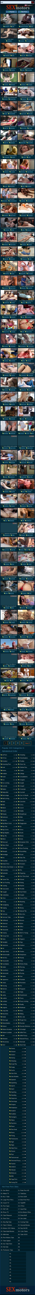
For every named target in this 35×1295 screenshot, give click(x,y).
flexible (26, 888)
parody (26, 957)
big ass (9, 820)
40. (19, 1250)
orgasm (26, 939)
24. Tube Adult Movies (7, 1231)
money (26, 908)
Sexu (32, 43)
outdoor (26, 945)
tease (18, 1126)
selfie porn (26, 1032)
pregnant (7, 55)
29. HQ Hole (4, 1247)
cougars (26, 780)
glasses (9, 926)
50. (10, 1281)
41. (10, 1253)
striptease (18, 1107)
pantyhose (26, 954)
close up (26, 764)
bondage (9, 854)
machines (9, 1013)
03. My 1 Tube (5, 1196)
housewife (12, 113)
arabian (5, 99)
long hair (9, 1010)
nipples (26, 917)
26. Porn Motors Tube (7, 1237)
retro (24, 157)
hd (9, 948)
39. (19, 1247)
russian (26, 1023)
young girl (18, 1182)
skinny (18, 1058)
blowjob (12, 84)
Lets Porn (31, 87)
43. (10, 1260)
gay (9, 911)
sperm (18, 1086)
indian (13, 157)
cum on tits (26, 798)
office (26, 926)
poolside (26, 979)
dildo (26, 817)
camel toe (9, 879)
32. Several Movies (24, 1225)
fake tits (26, 857)
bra (9, 857)
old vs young (26, 933)
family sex (26, 860)
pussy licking (26, 1001)
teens (18, 1132)
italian (9, 976)
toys (18, 1154)
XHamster (14, 43)
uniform (18, 1167)
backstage (9, 795)
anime (27, 433)
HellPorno (14, 29)
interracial (30, 201)
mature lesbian (9, 1032)
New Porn (24, 11)
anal (12, 230)
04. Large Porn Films (7, 1199)
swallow (18, 1114)
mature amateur (24, 26)
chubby (26, 761)
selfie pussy (26, 1035)
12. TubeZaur (22, 1193)
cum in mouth (26, 795)
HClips (15, 101)
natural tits (26, 911)
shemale (26, 1042)
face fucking (26, 848)
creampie (12, 346)
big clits (9, 826)
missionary (9, 1042)
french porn (26, 898)
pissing (26, 973)
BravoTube (14, 131)
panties (26, 951)
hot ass (9, 957)
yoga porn (18, 1179)
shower (18, 1051)
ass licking (9, 783)
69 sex (9, 758)
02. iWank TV (5, 1193)
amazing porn (9, 764)
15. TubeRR (21, 1203)
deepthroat (12, 695)
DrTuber (32, 131)
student (18, 1110)
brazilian (9, 860)
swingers (7, 26)
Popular (11, 11)
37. (19, 1240)
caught (9, 892)
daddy (26, 811)
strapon (18, 1104)
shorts (18, 1048)
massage (9, 1020)
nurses (26, 920)
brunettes (29, 70)
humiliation (9, 964)
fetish (29, 564)
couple (13, 172)
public (31, 549)
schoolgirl (26, 1029)
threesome (29, 419)
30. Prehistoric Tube (7, 1250)
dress (26, 829)
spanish (18, 1079)
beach (30, 244)
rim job (26, 1017)
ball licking (9, 798)
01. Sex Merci (5, 1190)
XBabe (15, 116)
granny (13, 375)
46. (10, 1269)
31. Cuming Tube (23, 1222)
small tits (18, 1064)
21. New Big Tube (6, 1222)
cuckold (23, 201)
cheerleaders (26, 758)
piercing (26, 967)
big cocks (23, 113)
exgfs (26, 845)
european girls (26, 842)
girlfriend (9, 920)
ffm (26, 870)
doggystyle (26, 823)
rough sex (26, 1020)
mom (26, 905)
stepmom (18, 1098)
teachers (18, 1123)
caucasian (9, 888)
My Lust (32, 101)
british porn (9, 864)
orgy (26, 942)
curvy (26, 804)
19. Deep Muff (22, 1215)
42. (10, 1256)
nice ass (26, 914)
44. (10, 1263)
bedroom (9, 817)
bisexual (9, 842)
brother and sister (9, 867)
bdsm (9, 808)
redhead (28, 520)
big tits (23, 55)
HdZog (32, 116)
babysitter (23, 142)
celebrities (9, 895)
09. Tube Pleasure (6, 1215)
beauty (9, 814)
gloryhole (9, 929)
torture (18, 1151)
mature (29, 360)
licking (9, 1004)
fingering (26, 873)
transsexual (18, 1157)
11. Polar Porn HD (23, 1190)
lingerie (9, 1007)
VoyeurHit (14, 58)
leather (9, 998)
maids (22, 419)
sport (18, 1089)
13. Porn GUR (22, 1196)
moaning (26, 901)
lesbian (30, 622)
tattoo (18, 1120)
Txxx (32, 29)
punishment (26, 995)
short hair (26, 1045)
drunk (26, 832)
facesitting (26, 851)
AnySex (15, 72)
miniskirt (9, 1038)
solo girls (18, 1073)
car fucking (9, 882)
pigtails (26, 970)
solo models (18, 1076)
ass (9, 780)
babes (30, 99)
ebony (26, 836)
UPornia (15, 14)
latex (9, 992)
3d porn (22, 433)
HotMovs (31, 58)
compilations (29, 41)
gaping (9, 908)
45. (10, 1266)
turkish (18, 1163)
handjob (12, 738)
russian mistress (26, 1026)
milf (33, 433)
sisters (18, 1054)
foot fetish (26, 892)
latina (9, 995)
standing (18, 1095)
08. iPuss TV (5, 1212)
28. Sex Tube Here (6, 1244)
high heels (30, 172)
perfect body (26, 964)
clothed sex (26, 767)
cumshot (30, 375)
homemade (9, 954)
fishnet (26, 879)
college (26, 773)
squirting (18, 1092)
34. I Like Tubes (23, 1231)
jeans (9, 982)
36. (19, 1237)
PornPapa (31, 14)
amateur (9, 41)
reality (26, 1004)
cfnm (9, 898)
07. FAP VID (4, 1209)
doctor (26, 820)
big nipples (23, 346)
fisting (26, 882)
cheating (28, 317)
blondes (29, 55)
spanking (18, 1082)
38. (19, 1244)
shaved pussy (26, 1038)
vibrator (18, 1170)
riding (26, 1013)
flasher (13, 70)
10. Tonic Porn (5, 1218)
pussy (26, 998)
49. (10, 1278)
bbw (23, 186)
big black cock (9, 823)
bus (9, 876)
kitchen (9, 989)
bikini (9, 839)
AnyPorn (14, 87)
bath (9, 801)
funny (9, 901)
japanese (7, 535)
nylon (26, 923)
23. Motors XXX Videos (8, 1228)
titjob (18, 1145)
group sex (12, 99)
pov (26, 985)
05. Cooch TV (5, 1203)
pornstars (26, 982)
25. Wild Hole (5, 1234)
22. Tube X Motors (6, 1225)
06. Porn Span (5, 1206)
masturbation (9, 1023)
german (9, 914)
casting (9, 885)
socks (18, 1070)
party (26, 961)
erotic (26, 839)
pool (26, 976)
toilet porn (18, 1148)
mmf (9, 1045)
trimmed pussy (18, 1160)
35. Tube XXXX (22, 1234)
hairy (9, 939)
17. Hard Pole (22, 1209)
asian (23, 70)
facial (5, 113)
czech (26, 808)
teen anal (18, 1129)
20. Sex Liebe (22, 1218)
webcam (18, 1173)
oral (26, 936)
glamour (9, 923)
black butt (9, 845)
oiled (26, 929)
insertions (9, 970)
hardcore (6, 302)
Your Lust (31, 72)
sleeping (18, 1061)
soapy (18, 1067)
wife (13, 26)
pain (26, 948)
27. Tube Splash (6, 1240)
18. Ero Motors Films (24, 1212)
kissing (9, 985)
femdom (26, 864)
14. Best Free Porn (24, 1199)
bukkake (6, 375)
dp (26, 826)
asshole (6, 288)
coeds (26, 770)
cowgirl (13, 331)
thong (18, 1135)
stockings (18, 1101)
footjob (26, 895)
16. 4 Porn (21, 1206)
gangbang (9, 905)
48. (10, 1275)
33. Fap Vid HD (22, 1228)
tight (18, 1142)
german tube (9, 917)
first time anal (26, 876)
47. (10, 1272)
